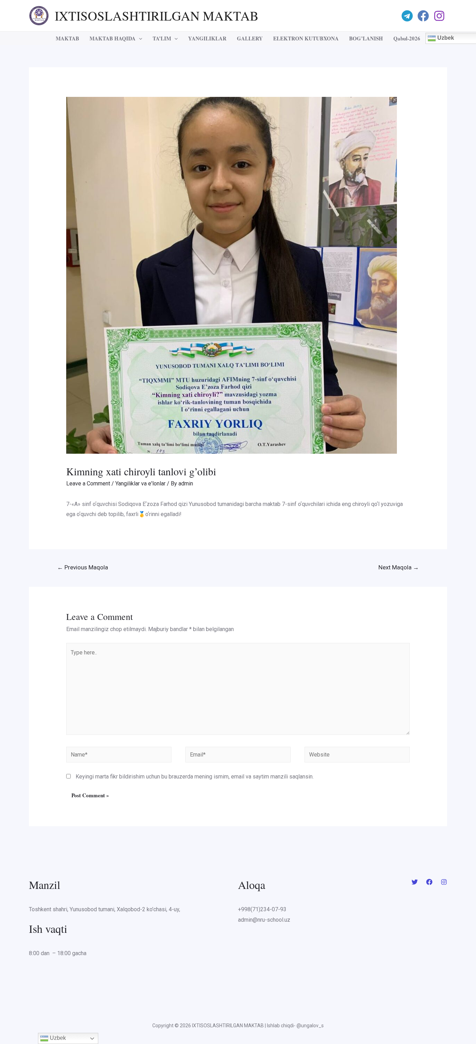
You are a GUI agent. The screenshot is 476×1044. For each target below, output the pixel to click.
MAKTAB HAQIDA (113, 38)
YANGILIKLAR (207, 38)
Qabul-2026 (406, 38)
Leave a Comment (88, 483)
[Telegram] (408, 16)
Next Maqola (398, 567)
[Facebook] (424, 16)
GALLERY (250, 38)
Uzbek (57, 1038)
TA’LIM (162, 38)
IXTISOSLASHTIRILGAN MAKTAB (157, 15)
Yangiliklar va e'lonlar (140, 483)
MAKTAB (67, 38)
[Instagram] (440, 16)
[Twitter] (415, 882)
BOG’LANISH (366, 38)
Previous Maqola (82, 567)
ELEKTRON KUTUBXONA (306, 38)
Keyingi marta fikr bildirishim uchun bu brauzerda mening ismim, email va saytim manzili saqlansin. (195, 776)
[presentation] (139, 38)
